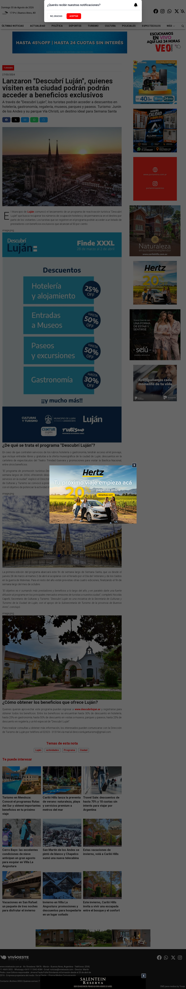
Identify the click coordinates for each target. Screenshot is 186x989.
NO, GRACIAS (56, 16)
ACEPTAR (73, 16)
